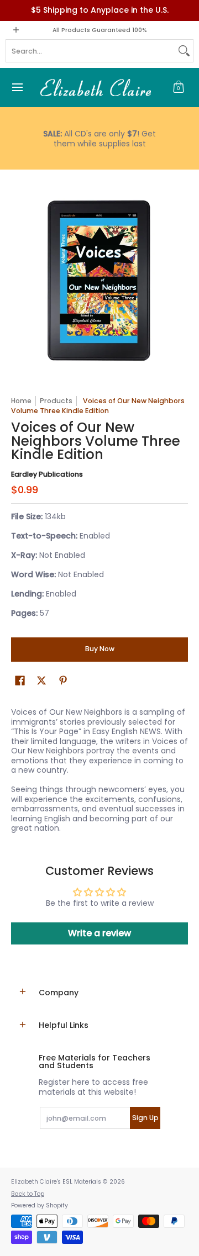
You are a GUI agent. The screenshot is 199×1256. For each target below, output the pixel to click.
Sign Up (145, 1117)
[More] (99, 138)
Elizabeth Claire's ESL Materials (56, 1182)
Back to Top (27, 1194)
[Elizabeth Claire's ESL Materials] (95, 87)
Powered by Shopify (39, 1205)
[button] (178, 87)
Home (21, 400)
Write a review (99, 933)
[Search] (184, 51)
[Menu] (17, 87)
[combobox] (90, 51)
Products (56, 400)
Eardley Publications (47, 474)
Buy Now (99, 648)
